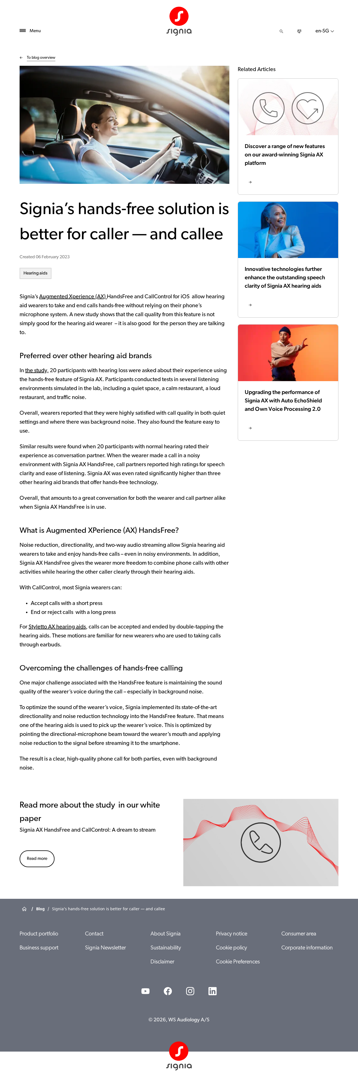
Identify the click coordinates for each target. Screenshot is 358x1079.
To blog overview (41, 58)
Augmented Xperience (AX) (73, 297)
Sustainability (165, 948)
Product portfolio (39, 934)
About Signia (165, 934)
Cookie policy (231, 948)
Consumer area (298, 934)
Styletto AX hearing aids (57, 627)
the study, (37, 371)
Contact (94, 934)
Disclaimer (162, 962)
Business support (39, 948)
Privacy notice (231, 934)
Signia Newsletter (105, 948)
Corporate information (307, 948)
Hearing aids (35, 273)
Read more (37, 859)
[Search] (281, 31)
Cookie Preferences (238, 962)
